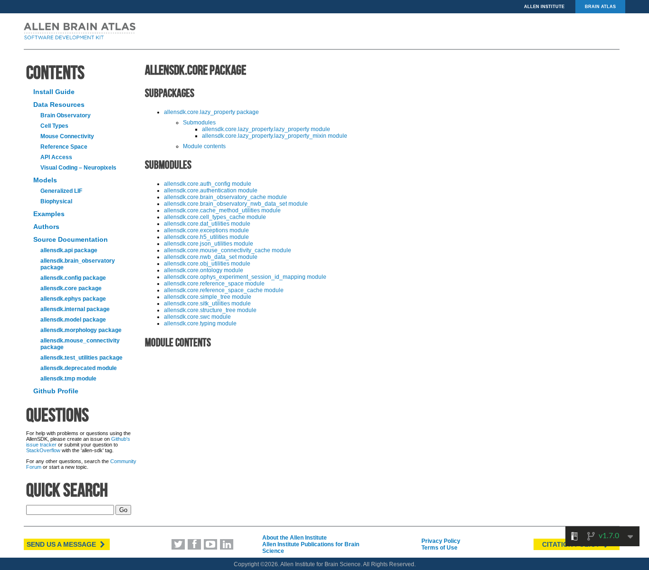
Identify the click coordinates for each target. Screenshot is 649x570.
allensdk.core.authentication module (211, 190)
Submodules (199, 122)
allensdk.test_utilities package (81, 357)
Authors (46, 226)
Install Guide (54, 91)
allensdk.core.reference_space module (214, 283)
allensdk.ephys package (73, 298)
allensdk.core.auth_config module (207, 183)
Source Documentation (70, 239)
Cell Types (54, 126)
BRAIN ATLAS (600, 6)
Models (45, 180)
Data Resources (59, 104)
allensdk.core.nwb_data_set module (211, 257)
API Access (56, 157)
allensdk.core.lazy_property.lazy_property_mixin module (274, 136)
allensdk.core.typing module (200, 323)
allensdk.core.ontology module (203, 270)
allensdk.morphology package (81, 330)
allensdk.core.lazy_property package (211, 112)
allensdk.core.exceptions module (206, 230)
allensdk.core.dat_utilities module (207, 223)
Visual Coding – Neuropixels (78, 167)
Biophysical (56, 201)
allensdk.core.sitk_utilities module (207, 303)
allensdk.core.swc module (197, 317)
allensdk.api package (68, 250)
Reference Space (63, 146)
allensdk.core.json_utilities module (208, 243)
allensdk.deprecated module (78, 368)
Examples (49, 214)
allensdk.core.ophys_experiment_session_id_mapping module (245, 277)
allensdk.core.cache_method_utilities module (222, 210)
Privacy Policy (440, 541)
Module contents (204, 146)
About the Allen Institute (294, 537)
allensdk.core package (71, 288)
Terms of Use (439, 547)
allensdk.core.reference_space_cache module (224, 290)
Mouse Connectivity (67, 136)
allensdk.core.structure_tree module (210, 310)
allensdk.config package (73, 278)
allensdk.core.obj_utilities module (207, 263)
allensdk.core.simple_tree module (207, 297)
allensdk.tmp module (68, 378)
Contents (55, 72)
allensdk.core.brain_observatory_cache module (225, 197)
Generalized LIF (61, 191)
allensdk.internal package (75, 309)
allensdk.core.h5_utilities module (206, 237)
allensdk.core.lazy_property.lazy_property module (266, 129)
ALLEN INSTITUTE (544, 6)
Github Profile (55, 391)
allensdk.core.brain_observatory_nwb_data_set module (236, 203)
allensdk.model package (73, 319)
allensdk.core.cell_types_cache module (215, 217)
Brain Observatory (65, 115)
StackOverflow (43, 450)
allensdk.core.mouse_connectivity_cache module (227, 250)
